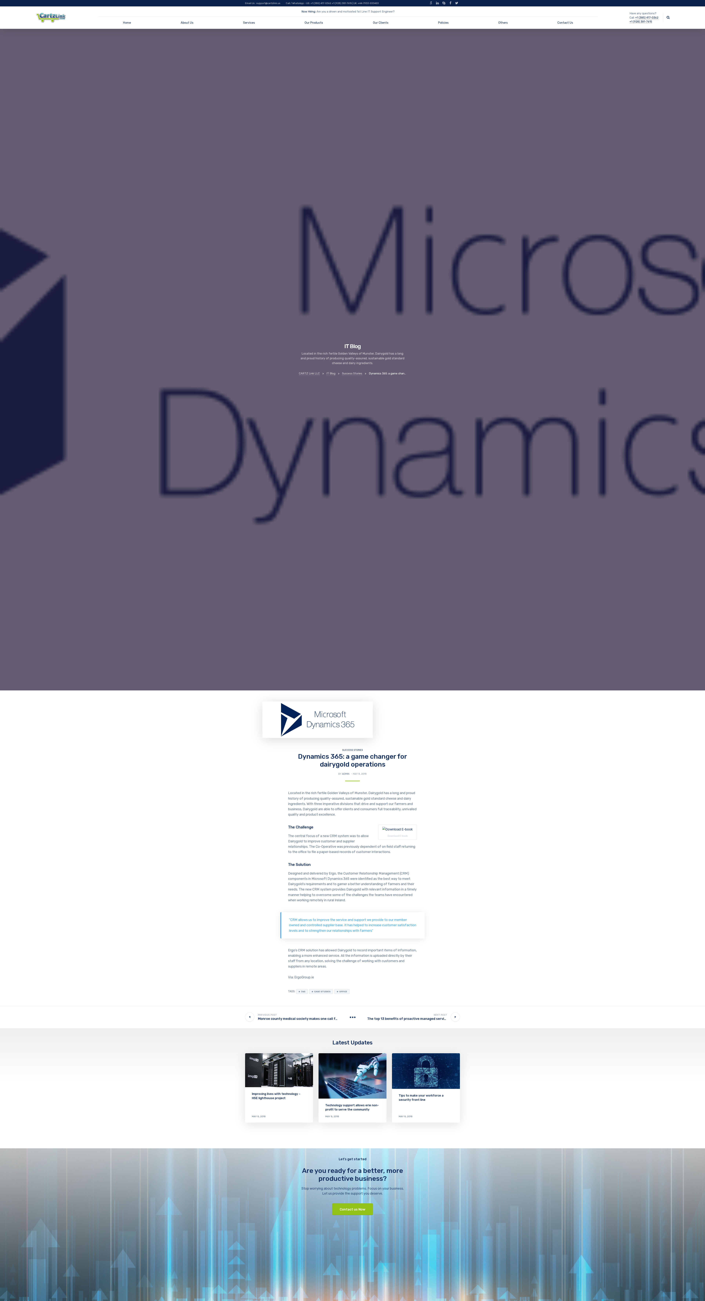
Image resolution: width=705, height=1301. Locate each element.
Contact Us (565, 22)
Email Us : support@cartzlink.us (262, 3)
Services (249, 22)
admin (345, 773)
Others (503, 22)
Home (127, 22)
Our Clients (380, 22)
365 (303, 991)
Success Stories (352, 750)
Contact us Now (352, 1209)
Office (343, 991)
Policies (443, 22)
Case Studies (322, 991)
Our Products (314, 22)
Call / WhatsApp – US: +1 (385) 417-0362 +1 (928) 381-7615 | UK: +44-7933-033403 (332, 3)
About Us (187, 22)
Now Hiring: (308, 11)
